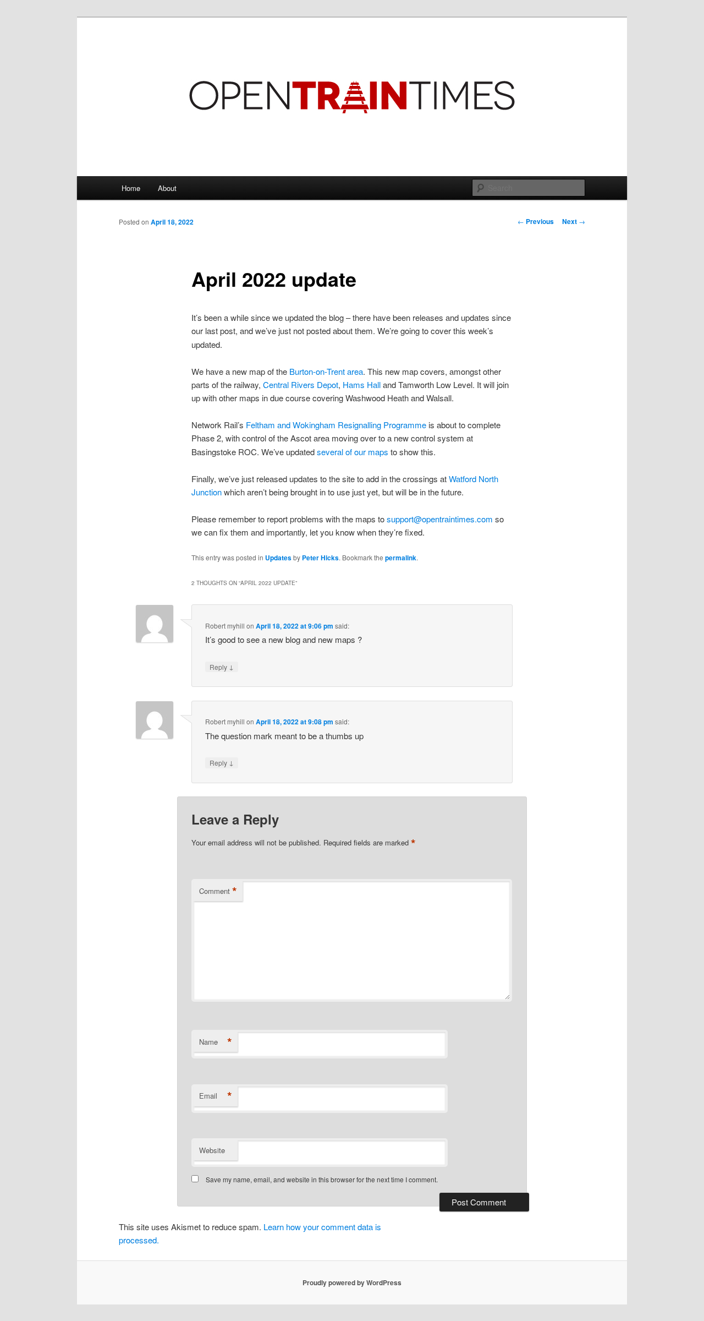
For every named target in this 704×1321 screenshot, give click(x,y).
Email (215, 1096)
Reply (222, 667)
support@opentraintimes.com (440, 519)
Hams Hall (362, 384)
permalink (400, 558)
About (167, 188)
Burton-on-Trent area (326, 371)
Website (212, 1150)
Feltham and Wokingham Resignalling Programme (336, 424)
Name (215, 1042)
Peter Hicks (320, 558)
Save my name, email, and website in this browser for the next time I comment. (322, 1179)
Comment (218, 891)
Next (573, 221)
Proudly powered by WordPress (352, 1282)
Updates (278, 558)
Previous (536, 221)
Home (131, 188)
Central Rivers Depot (300, 384)
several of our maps (352, 451)
